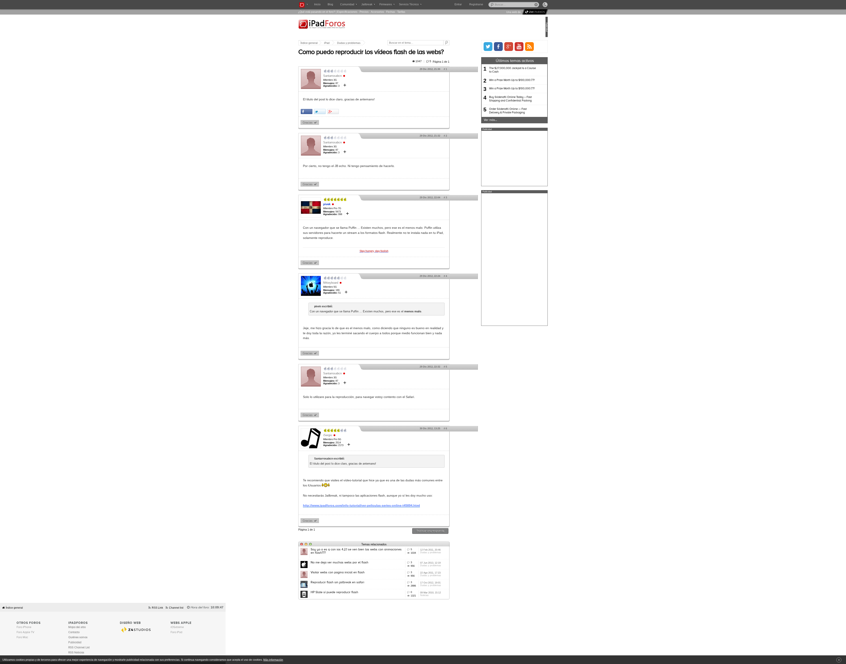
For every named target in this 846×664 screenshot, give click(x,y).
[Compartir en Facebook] (321, 111)
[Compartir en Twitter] (334, 111)
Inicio (317, 4)
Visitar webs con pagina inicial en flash (352, 572)
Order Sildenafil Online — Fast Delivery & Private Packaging (493, 111)
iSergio (342, 435)
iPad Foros (341, 27)
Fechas (390, 11)
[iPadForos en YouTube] (504, 46)
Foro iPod (176, 632)
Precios (364, 11)
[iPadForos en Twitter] (473, 46)
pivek (341, 204)
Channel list (176, 607)
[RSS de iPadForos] (514, 46)
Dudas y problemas (363, 43)
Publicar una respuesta (445, 530)
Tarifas (401, 11)
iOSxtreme (177, 627)
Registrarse (490, 4)
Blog (330, 4)
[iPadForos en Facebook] (483, 46)
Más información (273, 659)
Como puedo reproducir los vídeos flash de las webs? (385, 52)
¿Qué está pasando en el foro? (316, 11)
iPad (341, 43)
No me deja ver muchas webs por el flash (354, 562)
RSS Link (157, 607)
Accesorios (377, 11)
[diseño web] (534, 12)
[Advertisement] (500, 158)
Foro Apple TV (25, 632)
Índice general (323, 43)
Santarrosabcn (347, 75)
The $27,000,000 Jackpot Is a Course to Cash (497, 70)
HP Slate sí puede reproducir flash (349, 592)
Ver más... (475, 120)
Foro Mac (22, 637)
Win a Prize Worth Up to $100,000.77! (497, 80)
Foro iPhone (24, 627)
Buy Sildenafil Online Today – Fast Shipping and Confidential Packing (495, 99)
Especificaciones (347, 11)
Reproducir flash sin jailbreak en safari (352, 582)
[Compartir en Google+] (348, 111)
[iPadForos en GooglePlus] (494, 46)
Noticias (439, 595)
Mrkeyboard (345, 282)
